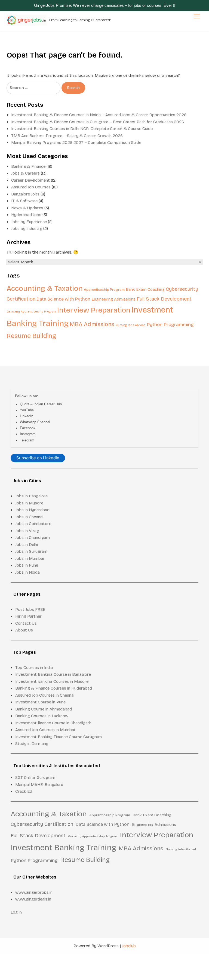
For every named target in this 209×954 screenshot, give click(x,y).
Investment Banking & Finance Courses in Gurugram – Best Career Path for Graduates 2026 (97, 121)
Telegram (27, 440)
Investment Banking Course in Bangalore (53, 674)
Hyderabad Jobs (26, 214)
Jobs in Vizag (27, 530)
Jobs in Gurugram (31, 551)
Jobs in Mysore (29, 503)
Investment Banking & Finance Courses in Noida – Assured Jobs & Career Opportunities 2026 (98, 114)
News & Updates (27, 208)
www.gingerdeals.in (33, 899)
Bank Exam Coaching (145, 289)
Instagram (28, 434)
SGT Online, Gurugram (35, 777)
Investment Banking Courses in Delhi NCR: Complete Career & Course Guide (82, 128)
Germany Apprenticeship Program (31, 311)
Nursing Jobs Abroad (130, 325)
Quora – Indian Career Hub (41, 404)
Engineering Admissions (113, 299)
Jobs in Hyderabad (32, 509)
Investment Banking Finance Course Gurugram (58, 736)
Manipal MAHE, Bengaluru (39, 784)
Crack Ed (23, 791)
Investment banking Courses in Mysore (51, 681)
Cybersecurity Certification (42, 824)
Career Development (30, 180)
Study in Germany (31, 743)
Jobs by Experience (29, 221)
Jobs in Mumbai (29, 558)
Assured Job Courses (31, 187)
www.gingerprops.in (34, 892)
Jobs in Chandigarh (32, 537)
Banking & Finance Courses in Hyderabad (53, 688)
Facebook (27, 428)
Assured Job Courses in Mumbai (45, 729)
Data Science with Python (63, 299)
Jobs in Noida (27, 572)
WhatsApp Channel (35, 422)
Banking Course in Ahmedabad (43, 709)
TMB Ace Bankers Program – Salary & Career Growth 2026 (67, 135)
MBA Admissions (92, 324)
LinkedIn (26, 416)
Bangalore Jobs (25, 194)
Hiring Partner (28, 616)
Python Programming (170, 324)
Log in (16, 912)
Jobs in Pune (26, 565)
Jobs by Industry (26, 228)
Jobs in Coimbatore (33, 523)
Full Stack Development (164, 299)
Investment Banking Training (63, 847)
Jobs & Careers (25, 173)
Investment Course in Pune (40, 702)
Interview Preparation (93, 310)
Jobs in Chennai (29, 516)
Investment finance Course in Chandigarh (53, 723)
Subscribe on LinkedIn (37, 457)
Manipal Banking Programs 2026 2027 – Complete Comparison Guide (76, 142)
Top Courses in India (34, 667)
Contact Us (26, 623)
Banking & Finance (28, 166)
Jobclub (129, 945)
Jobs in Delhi (26, 544)
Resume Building (31, 336)
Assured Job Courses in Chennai (44, 695)
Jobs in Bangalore (31, 496)
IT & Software (24, 200)
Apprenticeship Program (104, 290)
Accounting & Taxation (45, 288)
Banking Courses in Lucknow (41, 715)
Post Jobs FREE (30, 609)
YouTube (27, 410)
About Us (24, 630)
